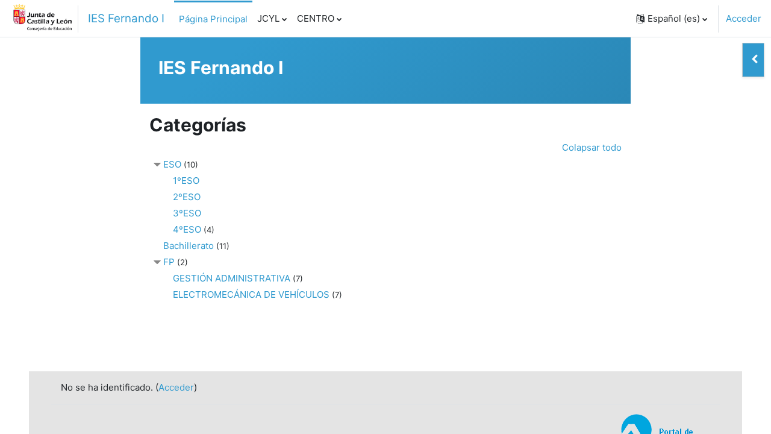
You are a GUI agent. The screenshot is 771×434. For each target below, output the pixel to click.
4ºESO (187, 229)
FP (169, 262)
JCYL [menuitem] (268, 18)
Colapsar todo (592, 147)
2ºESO (187, 197)
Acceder (743, 18)
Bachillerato (188, 245)
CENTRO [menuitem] (315, 18)
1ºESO (186, 180)
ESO (172, 164)
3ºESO (187, 213)
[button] (672, 19)
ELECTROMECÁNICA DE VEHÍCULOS (251, 294)
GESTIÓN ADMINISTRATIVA (231, 278)
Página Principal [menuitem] (213, 19)
